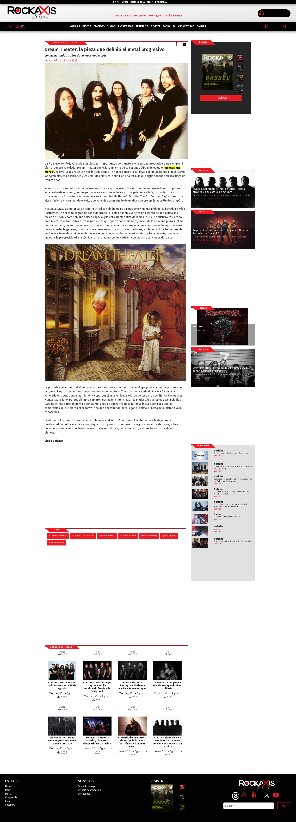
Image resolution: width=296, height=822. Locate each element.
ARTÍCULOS (142, 26)
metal (64, 42)
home (56, 42)
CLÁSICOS (99, 26)
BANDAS (201, 26)
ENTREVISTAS (125, 26)
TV (174, 26)
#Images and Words (83, 535)
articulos (73, 42)
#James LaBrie (128, 535)
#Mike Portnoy (149, 535)
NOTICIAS (75, 26)
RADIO (166, 26)
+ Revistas (220, 97)
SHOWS (111, 26)
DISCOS (86, 26)
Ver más (217, 455)
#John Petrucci (107, 535)
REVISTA (155, 26)
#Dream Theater (58, 535)
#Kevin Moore (56, 542)
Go (283, 805)
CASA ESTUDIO (186, 26)
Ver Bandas (84, 793)
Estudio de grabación (89, 790)
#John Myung (169, 535)
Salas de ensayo (87, 786)
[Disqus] (116, 593)
